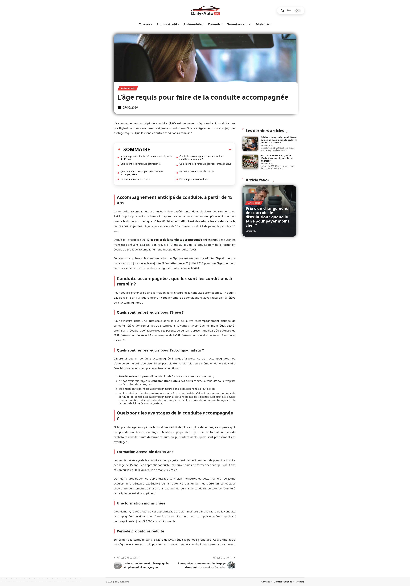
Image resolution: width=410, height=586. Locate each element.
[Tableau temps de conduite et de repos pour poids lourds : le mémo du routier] (250, 144)
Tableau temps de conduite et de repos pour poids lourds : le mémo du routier (279, 140)
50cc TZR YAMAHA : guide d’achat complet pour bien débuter (277, 158)
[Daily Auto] (205, 10)
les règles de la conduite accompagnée (176, 240)
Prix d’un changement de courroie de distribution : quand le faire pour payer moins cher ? (268, 217)
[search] (282, 10)
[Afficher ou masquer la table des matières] (190, 149)
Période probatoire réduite (193, 179)
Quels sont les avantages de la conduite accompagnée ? (141, 173)
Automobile (128, 88)
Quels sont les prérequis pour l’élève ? (140, 163)
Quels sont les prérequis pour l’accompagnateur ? (205, 165)
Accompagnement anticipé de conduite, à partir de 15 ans (146, 157)
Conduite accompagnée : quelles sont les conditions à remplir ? (201, 157)
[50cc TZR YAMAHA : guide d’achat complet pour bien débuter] (250, 162)
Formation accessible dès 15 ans (196, 171)
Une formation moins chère (135, 179)
